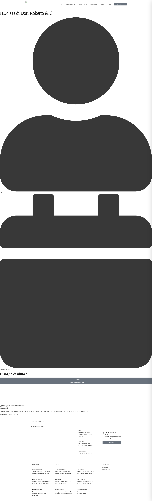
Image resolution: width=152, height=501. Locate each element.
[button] (112, 442)
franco (3, 193)
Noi (62, 4)
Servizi (102, 4)
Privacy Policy (4, 407)
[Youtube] (38, 402)
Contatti (108, 4)
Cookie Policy (4, 408)
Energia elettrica (82, 4)
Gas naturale (93, 4)
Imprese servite (70, 4)
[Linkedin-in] (0, 402)
